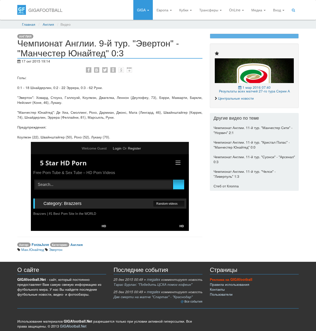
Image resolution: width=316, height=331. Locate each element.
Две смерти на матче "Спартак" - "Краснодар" (153, 296)
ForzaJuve (40, 244)
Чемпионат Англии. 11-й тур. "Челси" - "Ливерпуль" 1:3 (245, 174)
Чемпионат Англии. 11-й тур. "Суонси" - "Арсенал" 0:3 (254, 159)
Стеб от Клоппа (226, 185)
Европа (163, 9)
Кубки (184, 9)
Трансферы (209, 9)
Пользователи (221, 294)
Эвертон (55, 249)
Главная (28, 24)
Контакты (217, 289)
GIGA (142, 9)
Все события (193, 301)
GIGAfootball (45, 10)
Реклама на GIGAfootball (231, 279)
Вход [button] (277, 9)
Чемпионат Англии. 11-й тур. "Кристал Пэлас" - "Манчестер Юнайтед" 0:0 (252, 145)
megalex (153, 279)
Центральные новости (236, 98)
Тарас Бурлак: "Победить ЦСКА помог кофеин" (153, 284)
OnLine (235, 9)
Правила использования (229, 284)
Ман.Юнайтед (32, 249)
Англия (48, 24)
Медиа (257, 9)
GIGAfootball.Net (73, 326)
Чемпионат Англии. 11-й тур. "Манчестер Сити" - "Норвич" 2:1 (253, 130)
